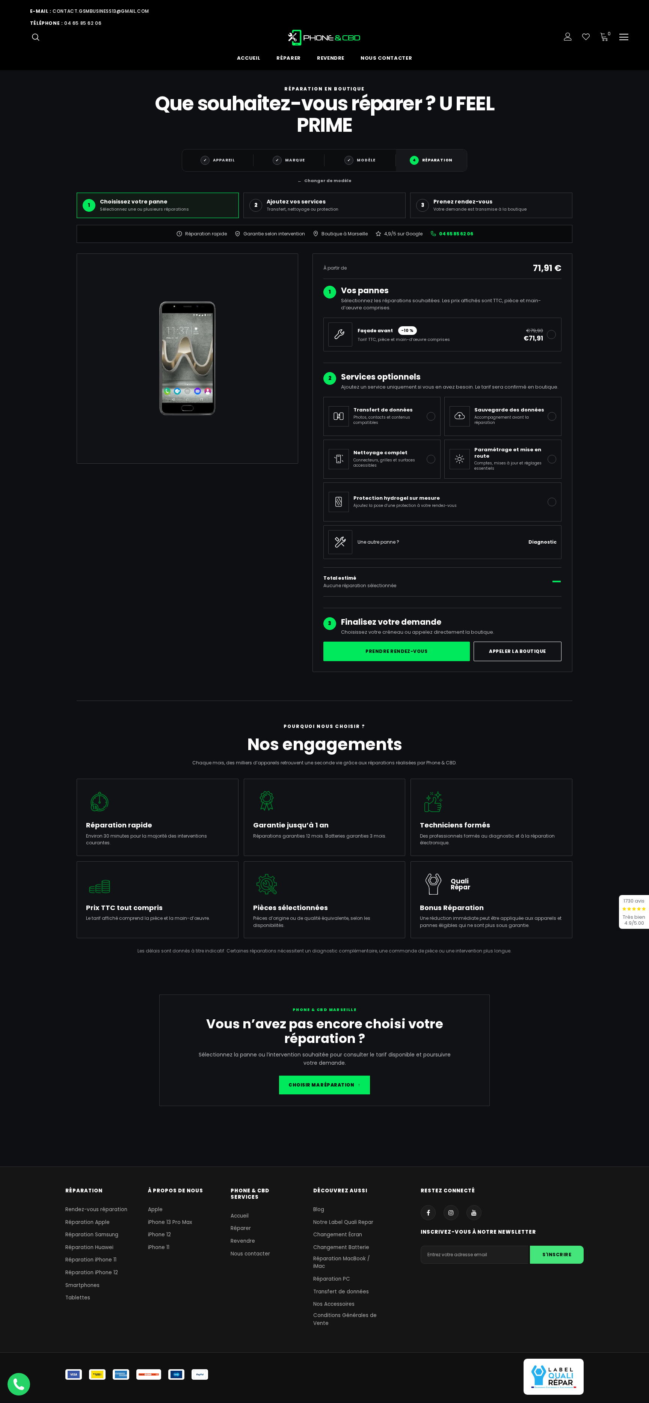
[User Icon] (568, 37)
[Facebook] (428, 1212)
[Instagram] (451, 1212)
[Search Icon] (35, 37)
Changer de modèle (324, 181)
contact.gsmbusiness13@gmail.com (101, 11)
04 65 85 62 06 (82, 23)
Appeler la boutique (517, 651)
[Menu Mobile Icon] (623, 37)
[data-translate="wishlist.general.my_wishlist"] (586, 37)
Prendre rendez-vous (396, 651)
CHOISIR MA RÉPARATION (324, 1085)
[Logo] (324, 37)
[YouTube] (473, 1212)
